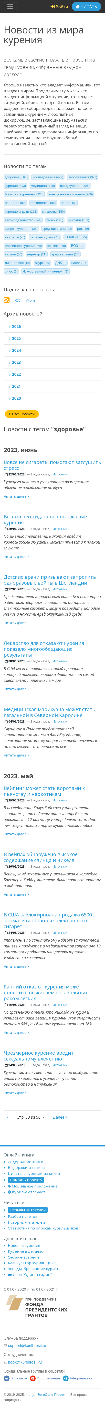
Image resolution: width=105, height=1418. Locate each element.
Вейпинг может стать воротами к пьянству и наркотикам (44, 791)
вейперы (15, 237)
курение (15, 186)
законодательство (23, 220)
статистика (43, 203)
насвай (79, 263)
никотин (78, 220)
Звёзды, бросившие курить (33, 1268)
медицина (43, 186)
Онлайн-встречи (23, 1257)
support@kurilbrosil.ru (27, 1345)
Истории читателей (26, 1222)
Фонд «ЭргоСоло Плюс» (45, 1395)
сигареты (53, 211)
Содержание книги (25, 1161)
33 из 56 (29, 1117)
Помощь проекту (26, 1179)
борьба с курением (24, 194)
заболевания (82, 177)
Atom (30, 300)
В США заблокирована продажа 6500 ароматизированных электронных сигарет (48, 920)
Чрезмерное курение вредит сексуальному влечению (39, 1056)
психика (56, 246)
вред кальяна (65, 254)
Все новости (24, 414)
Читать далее (16, 496)
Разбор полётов (22, 1216)
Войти (61, 7)
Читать (88, 6)
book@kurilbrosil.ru (25, 1362)
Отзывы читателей (28, 1209)
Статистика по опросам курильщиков (43, 1228)
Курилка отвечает (28, 1191)
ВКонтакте (18, 1378)
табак (54, 220)
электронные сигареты (70, 194)
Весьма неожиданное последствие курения (45, 519)
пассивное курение (23, 246)
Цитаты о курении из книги (34, 1173)
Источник (60, 474)
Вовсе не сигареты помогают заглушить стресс (52, 465)
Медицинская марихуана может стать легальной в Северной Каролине (49, 712)
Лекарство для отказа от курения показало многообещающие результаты (44, 649)
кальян (13, 254)
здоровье (16, 177)
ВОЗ (77, 246)
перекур (36, 254)
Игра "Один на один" (32, 1274)
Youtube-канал (48, 1378)
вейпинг (15, 203)
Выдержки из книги (26, 1167)
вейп (68, 203)
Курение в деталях (25, 1251)
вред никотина (57, 229)
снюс (11, 271)
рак (83, 229)
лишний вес (17, 263)
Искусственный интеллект (45, 271)
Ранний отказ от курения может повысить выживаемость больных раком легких (45, 992)
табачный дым (45, 237)
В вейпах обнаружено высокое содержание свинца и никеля (41, 857)
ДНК (60, 263)
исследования (47, 177)
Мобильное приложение (35, 1186)
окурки (42, 263)
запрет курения (21, 229)
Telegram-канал (82, 1378)
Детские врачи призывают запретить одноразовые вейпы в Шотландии (50, 580)
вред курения (75, 186)
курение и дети (21, 211)
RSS (18, 300)
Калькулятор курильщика (31, 1262)
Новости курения (24, 1245)
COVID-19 (76, 237)
